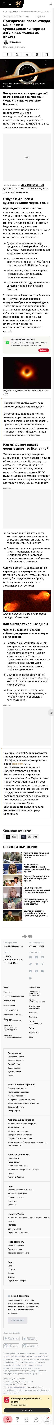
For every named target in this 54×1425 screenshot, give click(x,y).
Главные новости (16, 1057)
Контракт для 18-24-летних (20, 1135)
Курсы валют (14, 1162)
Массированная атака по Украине (23, 1103)
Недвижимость (16, 1242)
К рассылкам (17, 1320)
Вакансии (33, 1017)
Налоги (11, 1173)
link (30, 957)
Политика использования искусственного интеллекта (10, 1028)
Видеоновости (14, 1068)
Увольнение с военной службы (22, 1124)
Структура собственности (35, 1022)
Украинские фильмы (17, 1193)
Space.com (20, 47)
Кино (10, 1186)
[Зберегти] (47, 54)
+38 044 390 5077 (36, 946)
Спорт (11, 1262)
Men (5, 12)
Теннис (11, 1273)
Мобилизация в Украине (21, 1120)
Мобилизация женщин (18, 1131)
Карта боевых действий (18, 1092)
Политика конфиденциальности (12, 1020)
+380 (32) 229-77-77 (19, 1385)
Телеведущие (9, 1005)
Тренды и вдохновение (18, 1253)
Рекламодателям (10, 1010)
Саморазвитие (14, 1229)
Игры (31, 1037)
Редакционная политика (13, 996)
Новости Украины (16, 1060)
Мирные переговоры (17, 1096)
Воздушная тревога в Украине (21, 1099)
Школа (11, 1221)
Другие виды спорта (17, 1281)
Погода (11, 1075)
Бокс (10, 1266)
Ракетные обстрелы (17, 1088)
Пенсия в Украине (16, 1177)
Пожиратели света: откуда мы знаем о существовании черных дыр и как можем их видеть (36, 12)
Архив (31, 1028)
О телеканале (9, 1001)
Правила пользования (12, 1014)
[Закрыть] (48, 1399)
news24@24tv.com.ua (13, 946)
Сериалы (12, 1205)
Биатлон (12, 1277)
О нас (5, 987)
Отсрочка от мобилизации (20, 1138)
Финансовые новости (18, 1166)
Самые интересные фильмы (20, 1190)
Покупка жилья (15, 1249)
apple (30, 1338)
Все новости (14, 1053)
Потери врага (14, 1111)
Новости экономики (18, 1154)
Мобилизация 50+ (16, 1127)
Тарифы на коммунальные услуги (23, 1169)
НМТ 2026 (12, 1225)
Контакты (33, 1013)
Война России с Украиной (21, 1084)
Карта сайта (34, 1033)
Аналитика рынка (16, 1245)
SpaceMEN (13, 12)
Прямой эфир (14, 1064)
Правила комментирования (37, 1001)
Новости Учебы (16, 1214)
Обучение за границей (18, 1232)
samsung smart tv (30, 1346)
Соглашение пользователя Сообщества (35, 993)
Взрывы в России (16, 1107)
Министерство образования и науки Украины (29, 1217)
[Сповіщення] (50, 4)
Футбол (11, 1269)
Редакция (7, 992)
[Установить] (27, 1404)
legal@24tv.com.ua (35, 1387)
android (11, 1338)
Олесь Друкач (16, 42)
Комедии (12, 1201)
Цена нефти (13, 1158)
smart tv (11, 1346)
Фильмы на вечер (16, 1197)
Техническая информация (34, 1007)
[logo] (18, 4)
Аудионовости (14, 1072)
